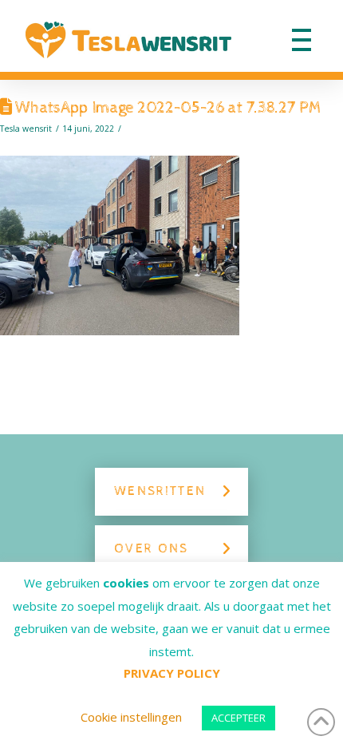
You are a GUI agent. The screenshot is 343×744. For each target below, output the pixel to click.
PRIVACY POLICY (172, 673)
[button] (301, 40)
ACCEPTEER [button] (238, 717)
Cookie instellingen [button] (131, 717)
